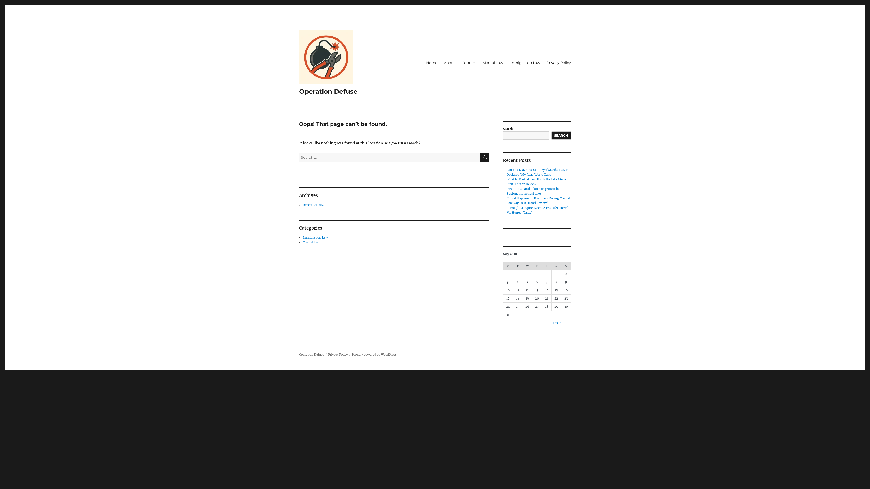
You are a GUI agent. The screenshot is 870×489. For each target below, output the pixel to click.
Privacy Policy (558, 63)
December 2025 (314, 205)
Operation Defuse (328, 91)
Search (508, 129)
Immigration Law (524, 63)
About (449, 63)
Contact (469, 63)
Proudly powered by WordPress (374, 355)
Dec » (557, 323)
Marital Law (493, 63)
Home (431, 63)
